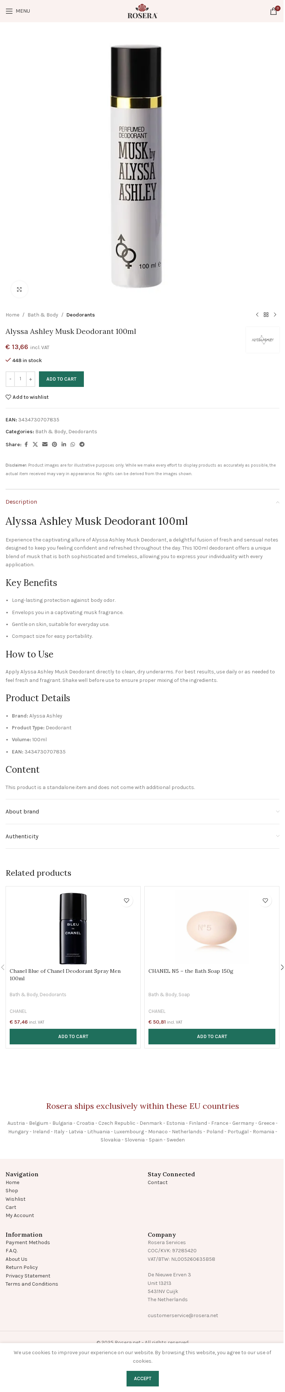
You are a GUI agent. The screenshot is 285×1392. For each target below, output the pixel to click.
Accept (142, 1378)
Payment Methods (28, 1242)
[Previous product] (257, 315)
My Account (20, 1215)
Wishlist (16, 1199)
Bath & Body (42, 315)
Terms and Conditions (32, 1284)
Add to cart (61, 379)
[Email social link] (45, 445)
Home (12, 315)
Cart (11, 1207)
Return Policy (22, 1267)
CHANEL (18, 1011)
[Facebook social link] (26, 445)
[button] (73, 1036)
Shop (12, 1190)
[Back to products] (266, 315)
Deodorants (80, 315)
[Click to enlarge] (19, 289)
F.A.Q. (11, 1250)
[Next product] (275, 315)
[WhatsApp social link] (72, 445)
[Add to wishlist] (126, 900)
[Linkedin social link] (63, 445)
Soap (184, 994)
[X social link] (35, 445)
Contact (158, 1182)
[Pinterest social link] (54, 445)
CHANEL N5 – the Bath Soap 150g (190, 971)
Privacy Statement (28, 1276)
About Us (16, 1259)
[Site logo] (142, 10)
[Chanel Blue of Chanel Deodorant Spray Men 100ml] (73, 927)
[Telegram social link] (82, 445)
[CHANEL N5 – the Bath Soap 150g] (211, 927)
